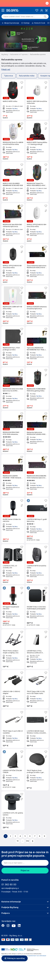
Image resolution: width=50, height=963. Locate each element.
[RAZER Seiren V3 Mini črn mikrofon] (13, 520)
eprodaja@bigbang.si (10, 888)
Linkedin (19, 925)
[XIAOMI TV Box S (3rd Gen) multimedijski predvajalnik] (37, 606)
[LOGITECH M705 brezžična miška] (37, 564)
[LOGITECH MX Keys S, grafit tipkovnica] (37, 520)
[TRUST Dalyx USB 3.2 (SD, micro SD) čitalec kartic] (37, 689)
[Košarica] (46, 10)
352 (27, 841)
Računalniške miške (26, 76)
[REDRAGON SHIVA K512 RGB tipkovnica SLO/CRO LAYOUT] (13, 388)
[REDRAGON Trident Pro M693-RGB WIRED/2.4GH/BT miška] (37, 182)
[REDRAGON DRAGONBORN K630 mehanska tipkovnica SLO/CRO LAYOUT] (37, 475)
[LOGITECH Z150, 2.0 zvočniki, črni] (13, 564)
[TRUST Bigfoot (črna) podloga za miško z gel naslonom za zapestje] (37, 769)
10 (18, 841)
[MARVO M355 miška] (13, 100)
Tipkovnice (8, 76)
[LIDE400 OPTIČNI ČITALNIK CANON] (13, 769)
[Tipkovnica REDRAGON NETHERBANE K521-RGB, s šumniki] (37, 346)
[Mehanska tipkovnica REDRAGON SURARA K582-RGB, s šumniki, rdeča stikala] (37, 432)
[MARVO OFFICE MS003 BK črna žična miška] (13, 264)
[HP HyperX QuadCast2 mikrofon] (13, 606)
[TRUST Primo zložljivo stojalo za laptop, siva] (13, 649)
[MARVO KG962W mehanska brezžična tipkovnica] (37, 305)
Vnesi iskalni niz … (19, 17)
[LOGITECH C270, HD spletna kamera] (13, 810)
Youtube (14, 925)
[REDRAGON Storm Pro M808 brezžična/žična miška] (13, 141)
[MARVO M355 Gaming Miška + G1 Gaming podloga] (37, 141)
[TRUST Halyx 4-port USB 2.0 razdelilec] (13, 729)
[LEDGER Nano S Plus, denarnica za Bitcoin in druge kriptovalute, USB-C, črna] (37, 649)
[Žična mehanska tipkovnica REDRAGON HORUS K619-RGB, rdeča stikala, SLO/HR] (37, 264)
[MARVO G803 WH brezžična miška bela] (37, 100)
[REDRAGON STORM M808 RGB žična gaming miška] (37, 388)
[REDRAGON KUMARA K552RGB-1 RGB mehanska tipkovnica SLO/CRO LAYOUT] (13, 475)
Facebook (2, 925)
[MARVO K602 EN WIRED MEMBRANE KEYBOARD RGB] (13, 182)
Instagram (8, 925)
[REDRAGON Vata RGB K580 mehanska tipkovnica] (13, 223)
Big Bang (14, 108)
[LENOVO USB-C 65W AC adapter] (13, 689)
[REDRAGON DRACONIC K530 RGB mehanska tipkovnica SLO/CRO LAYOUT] (13, 432)
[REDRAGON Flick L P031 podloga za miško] (13, 346)
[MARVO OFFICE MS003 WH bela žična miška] (37, 223)
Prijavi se (25, 870)
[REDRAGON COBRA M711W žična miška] (13, 305)
